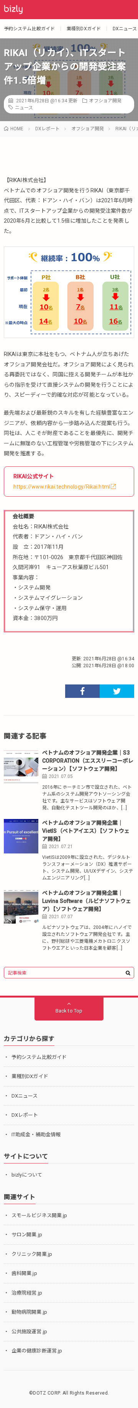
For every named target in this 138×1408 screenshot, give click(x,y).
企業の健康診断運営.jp (37, 1351)
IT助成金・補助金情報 (36, 1134)
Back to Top (69, 1011)
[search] (128, 973)
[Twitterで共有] (117, 691)
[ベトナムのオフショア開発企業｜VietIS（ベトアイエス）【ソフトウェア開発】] (21, 836)
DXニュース (125, 28)
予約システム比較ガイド (29, 28)
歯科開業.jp (24, 1273)
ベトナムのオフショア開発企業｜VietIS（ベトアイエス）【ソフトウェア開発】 (86, 831)
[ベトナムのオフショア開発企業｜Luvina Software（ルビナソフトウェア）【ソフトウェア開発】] (21, 906)
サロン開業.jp (27, 1234)
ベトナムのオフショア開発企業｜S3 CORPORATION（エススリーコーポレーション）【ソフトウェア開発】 (87, 761)
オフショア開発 (105, 100)
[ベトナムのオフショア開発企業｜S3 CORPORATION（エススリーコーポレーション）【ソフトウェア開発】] (21, 766)
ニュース (24, 107)
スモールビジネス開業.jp (39, 1215)
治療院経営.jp (27, 1293)
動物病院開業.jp (29, 1312)
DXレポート (25, 1115)
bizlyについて (27, 1175)
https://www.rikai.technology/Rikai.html (61, 487)
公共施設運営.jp (29, 1331)
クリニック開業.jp (32, 1254)
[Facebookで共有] (82, 691)
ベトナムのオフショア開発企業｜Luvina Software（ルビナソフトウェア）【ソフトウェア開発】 (86, 901)
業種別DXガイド (84, 28)
